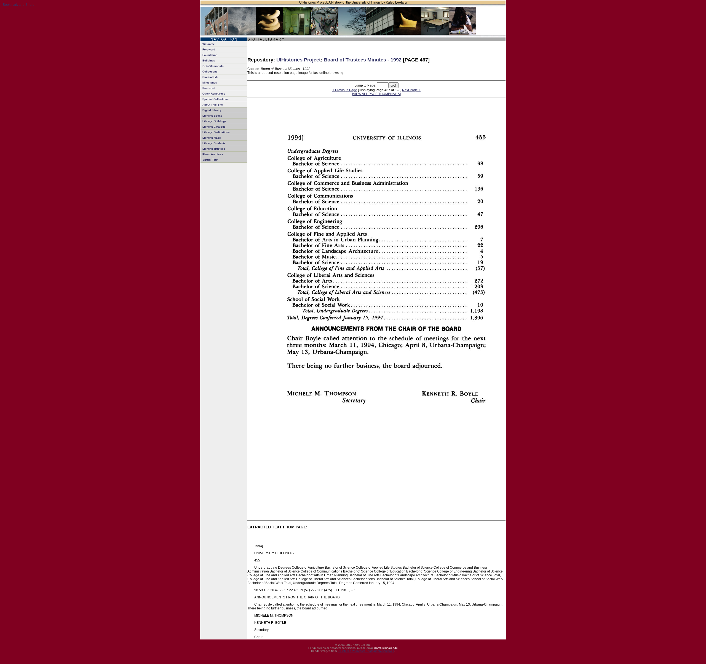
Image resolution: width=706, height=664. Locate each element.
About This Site (212, 104)
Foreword (208, 49)
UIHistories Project (298, 60)
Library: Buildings (214, 121)
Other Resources (213, 93)
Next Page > (411, 90)
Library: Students (214, 143)
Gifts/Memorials (213, 66)
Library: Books (212, 115)
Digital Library (211, 110)
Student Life (210, 77)
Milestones (209, 82)
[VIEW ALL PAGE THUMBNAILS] (376, 94)
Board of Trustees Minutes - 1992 (363, 60)
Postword (208, 88)
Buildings (208, 60)
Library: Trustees (213, 148)
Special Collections (215, 99)
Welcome (208, 43)
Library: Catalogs (214, 126)
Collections (210, 71)
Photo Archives (212, 154)
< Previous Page (344, 90)
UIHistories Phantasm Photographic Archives (366, 650)
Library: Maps (211, 137)
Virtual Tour (210, 159)
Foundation (209, 55)
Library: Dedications (216, 132)
